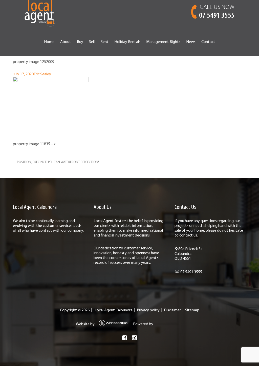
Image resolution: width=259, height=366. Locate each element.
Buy (80, 42)
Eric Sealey (42, 74)
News (191, 42)
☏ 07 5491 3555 (188, 272)
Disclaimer (172, 310)
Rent (104, 42)
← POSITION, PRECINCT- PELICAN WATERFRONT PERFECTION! (56, 162)
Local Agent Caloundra (114, 310)
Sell (92, 42)
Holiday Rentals (127, 42)
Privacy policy (148, 310)
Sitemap (192, 310)
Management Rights (163, 42)
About (65, 42)
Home (49, 42)
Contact (208, 42)
